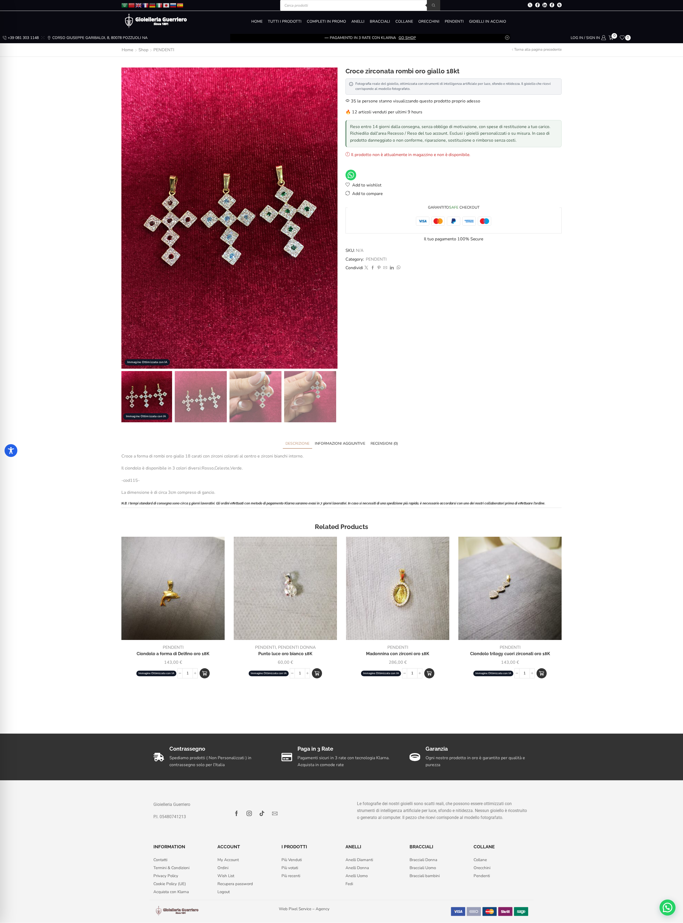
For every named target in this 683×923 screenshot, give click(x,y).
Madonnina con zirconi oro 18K (397, 653)
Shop (143, 50)
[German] (152, 4)
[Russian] (173, 4)
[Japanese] (166, 4)
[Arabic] (124, 4)
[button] (205, 673)
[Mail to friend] (385, 267)
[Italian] (159, 4)
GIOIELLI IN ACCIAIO (487, 21)
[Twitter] (530, 5)
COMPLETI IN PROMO (326, 21)
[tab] (297, 443)
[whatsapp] (397, 267)
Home (127, 50)
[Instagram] (249, 813)
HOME (257, 21)
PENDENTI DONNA (297, 647)
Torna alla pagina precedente (538, 49)
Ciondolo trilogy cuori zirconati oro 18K (510, 653)
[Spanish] (180, 4)
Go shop (407, 37)
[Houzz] (559, 5)
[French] (145, 4)
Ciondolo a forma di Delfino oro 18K (173, 653)
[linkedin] (391, 267)
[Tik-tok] (262, 813)
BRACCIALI (380, 21)
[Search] (433, 5)
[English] (138, 4)
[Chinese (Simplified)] (131, 4)
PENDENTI (454, 21)
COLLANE (404, 21)
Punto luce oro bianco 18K (285, 653)
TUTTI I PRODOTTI (284, 21)
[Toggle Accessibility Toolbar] (11, 450)
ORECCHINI (428, 21)
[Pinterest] (379, 267)
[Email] (274, 813)
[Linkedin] (544, 5)
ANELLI (357, 21)
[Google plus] (552, 5)
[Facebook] (537, 5)
